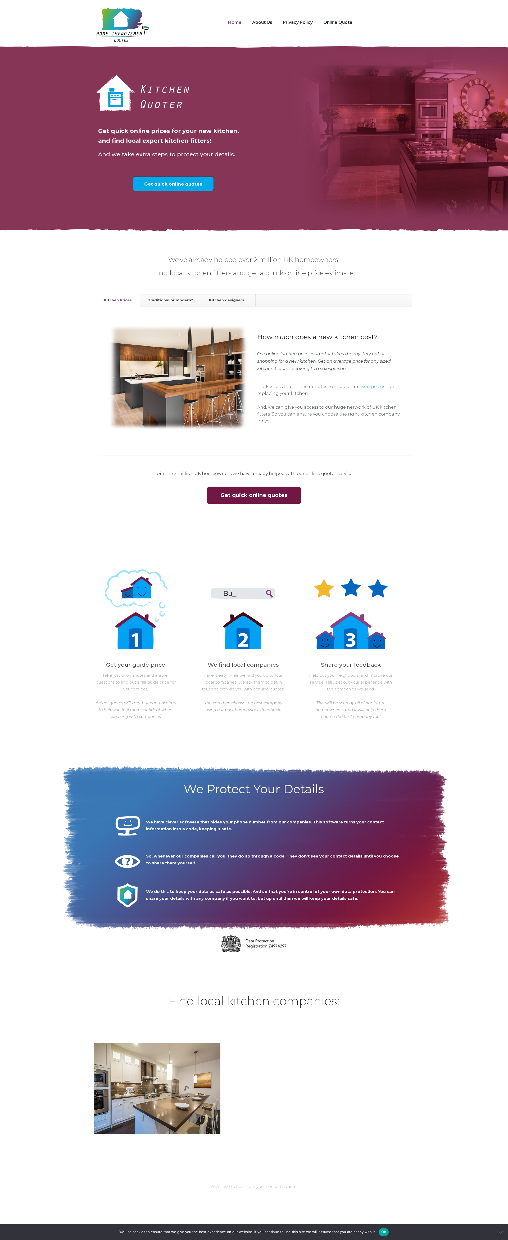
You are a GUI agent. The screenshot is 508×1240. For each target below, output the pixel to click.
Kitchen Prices (118, 300)
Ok (383, 1232)
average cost (373, 386)
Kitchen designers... (228, 300)
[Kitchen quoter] (122, 25)
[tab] (118, 300)
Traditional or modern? (170, 300)
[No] (501, 1232)
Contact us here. (281, 1186)
